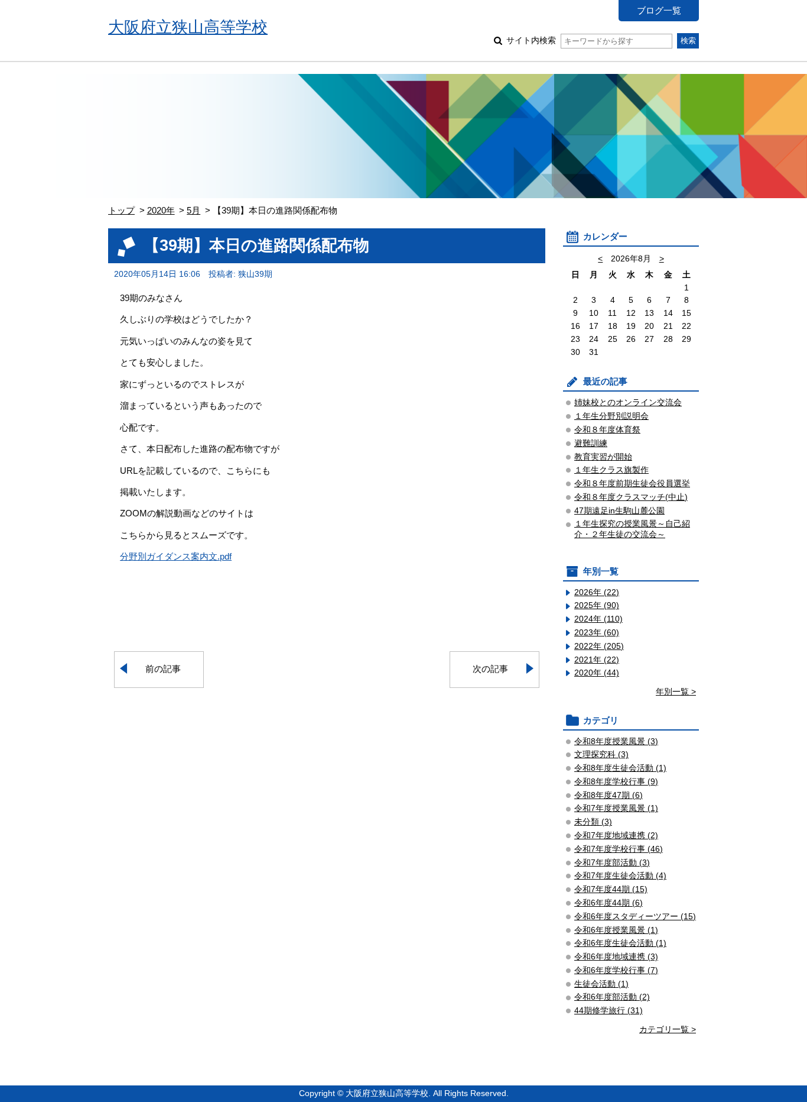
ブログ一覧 (659, 10)
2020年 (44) (596, 672)
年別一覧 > (676, 691)
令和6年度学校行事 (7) (616, 970)
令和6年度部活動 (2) (612, 997)
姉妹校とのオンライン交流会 (628, 402)
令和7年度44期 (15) (610, 889)
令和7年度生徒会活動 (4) (620, 875)
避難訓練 (590, 443)
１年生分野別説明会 (611, 416)
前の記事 (163, 669)
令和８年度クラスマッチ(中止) (631, 497)
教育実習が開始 (603, 457)
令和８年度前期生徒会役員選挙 (632, 483)
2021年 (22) (596, 659)
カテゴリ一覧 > (667, 1029)
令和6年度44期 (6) (608, 903)
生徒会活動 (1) (601, 984)
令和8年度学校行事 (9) (616, 781)
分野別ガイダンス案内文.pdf (176, 556)
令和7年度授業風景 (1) (616, 808)
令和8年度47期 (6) (608, 795)
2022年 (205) (599, 646)
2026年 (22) (596, 592)
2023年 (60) (596, 632)
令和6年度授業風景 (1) (616, 930)
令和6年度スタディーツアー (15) (635, 916)
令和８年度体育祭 (607, 429)
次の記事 (490, 669)
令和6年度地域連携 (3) (616, 956)
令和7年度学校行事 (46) (618, 849)
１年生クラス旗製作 (611, 470)
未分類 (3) (593, 821)
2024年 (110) (598, 619)
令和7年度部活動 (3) (612, 862)
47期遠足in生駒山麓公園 (619, 510)
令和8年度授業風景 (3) (616, 741)
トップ (121, 210)
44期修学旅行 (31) (608, 1010)
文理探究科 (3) (601, 754)
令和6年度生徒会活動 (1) (620, 943)
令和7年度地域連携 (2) (616, 835)
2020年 (161, 210)
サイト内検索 (531, 40)
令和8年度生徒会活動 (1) (620, 768)
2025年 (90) (596, 605)
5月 (193, 210)
